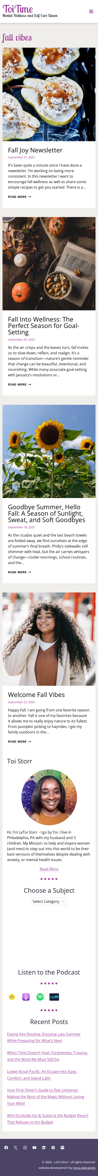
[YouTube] (34, 1147)
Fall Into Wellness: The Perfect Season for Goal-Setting (43, 325)
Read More (19, 197)
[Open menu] (91, 11)
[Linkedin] (43, 1147)
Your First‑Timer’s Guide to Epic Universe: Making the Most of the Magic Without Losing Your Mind (45, 1097)
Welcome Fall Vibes (36, 694)
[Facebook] (6, 1147)
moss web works (84, 1168)
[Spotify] (42, 997)
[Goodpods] (14, 997)
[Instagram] (25, 1147)
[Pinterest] (53, 1147)
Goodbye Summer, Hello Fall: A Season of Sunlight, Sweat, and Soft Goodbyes (46, 513)
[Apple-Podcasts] (28, 997)
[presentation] (49, 94)
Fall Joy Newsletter (35, 150)
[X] (15, 1147)
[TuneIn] (56, 997)
